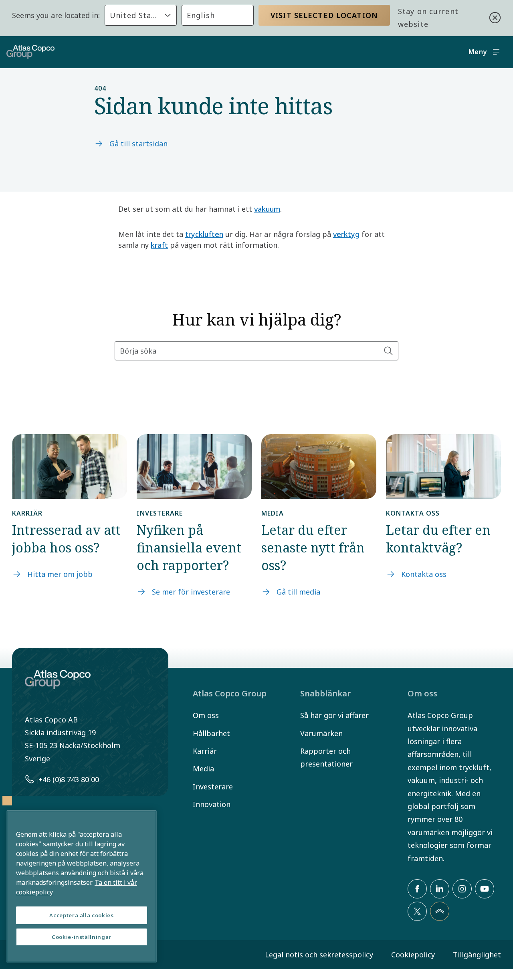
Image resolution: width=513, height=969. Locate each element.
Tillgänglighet (477, 954)
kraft (159, 245)
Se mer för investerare (191, 592)
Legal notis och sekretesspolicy (319, 954)
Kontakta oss (423, 574)
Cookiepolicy (413, 954)
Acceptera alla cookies (81, 915)
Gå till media (298, 592)
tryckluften (204, 234)
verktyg (346, 234)
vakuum (267, 209)
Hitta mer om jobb (60, 574)
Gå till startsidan (138, 143)
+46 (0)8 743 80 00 (68, 779)
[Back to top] (439, 911)
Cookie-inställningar (81, 937)
